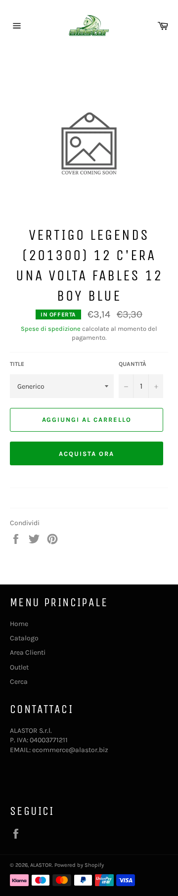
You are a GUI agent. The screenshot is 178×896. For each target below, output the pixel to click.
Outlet (19, 667)
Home (19, 624)
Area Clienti (27, 652)
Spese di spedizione (51, 328)
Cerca (19, 681)
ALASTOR (41, 865)
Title (17, 363)
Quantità (132, 363)
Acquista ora (86, 453)
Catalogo (24, 638)
